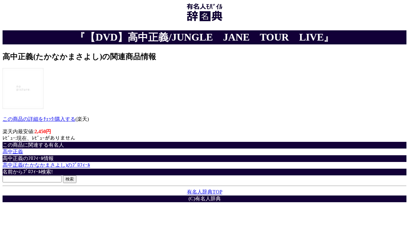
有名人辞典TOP (204, 192)
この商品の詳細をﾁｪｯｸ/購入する (39, 119)
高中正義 (13, 151)
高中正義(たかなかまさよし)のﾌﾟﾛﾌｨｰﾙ (46, 165)
